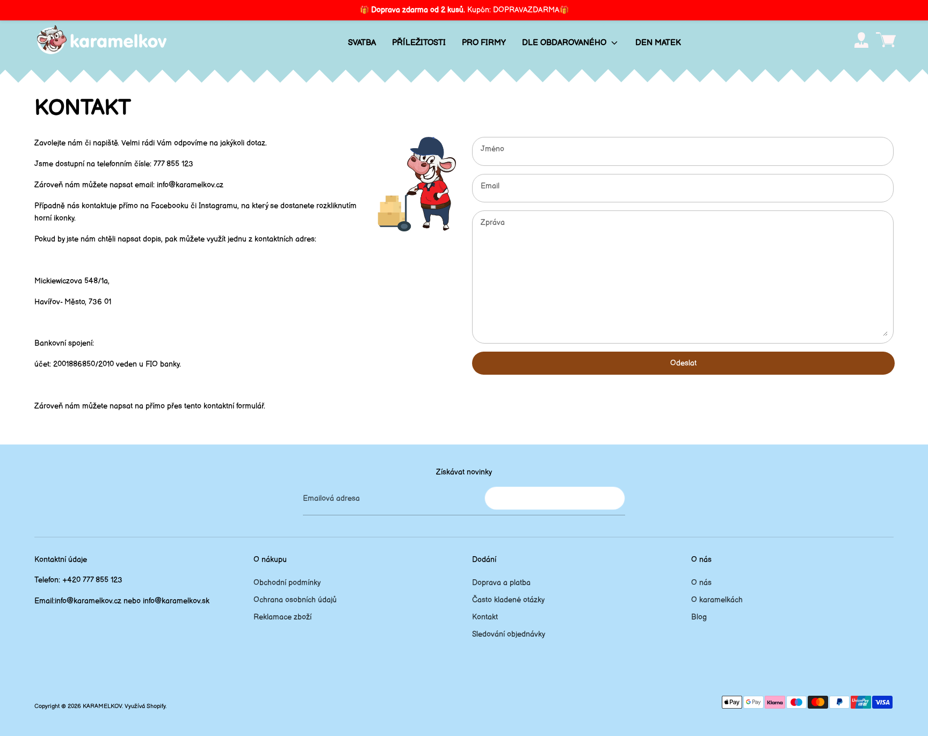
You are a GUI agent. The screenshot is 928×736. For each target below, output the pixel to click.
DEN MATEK (658, 43)
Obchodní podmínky (287, 582)
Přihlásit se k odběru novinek (555, 497)
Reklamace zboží (282, 617)
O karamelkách (717, 599)
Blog (699, 617)
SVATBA (362, 43)
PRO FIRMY (484, 43)
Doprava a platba (501, 582)
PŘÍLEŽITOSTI (419, 43)
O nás (701, 582)
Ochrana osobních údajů (295, 599)
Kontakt (485, 617)
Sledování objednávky (508, 634)
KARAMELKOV (102, 706)
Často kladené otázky (508, 599)
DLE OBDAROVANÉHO (565, 43)
